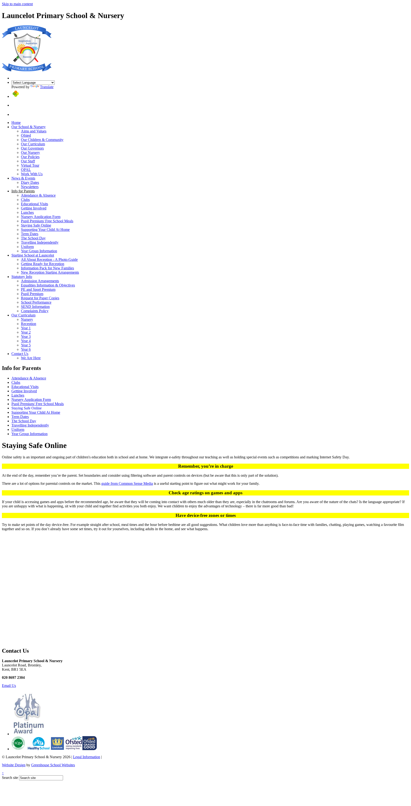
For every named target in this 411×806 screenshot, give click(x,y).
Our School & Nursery (28, 127)
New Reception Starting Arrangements (50, 272)
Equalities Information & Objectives (48, 285)
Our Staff (28, 161)
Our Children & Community (42, 140)
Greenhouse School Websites (53, 765)
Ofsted (26, 135)
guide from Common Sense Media (127, 483)
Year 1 (26, 328)
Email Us (9, 686)
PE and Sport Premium (38, 289)
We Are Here (31, 358)
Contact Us (19, 354)
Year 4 (26, 341)
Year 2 (26, 332)
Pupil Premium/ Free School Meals (47, 221)
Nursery (27, 319)
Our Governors (32, 148)
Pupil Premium (32, 294)
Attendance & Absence (38, 195)
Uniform (27, 247)
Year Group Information (39, 251)
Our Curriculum (33, 144)
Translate (47, 87)
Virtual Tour (30, 165)
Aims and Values (33, 131)
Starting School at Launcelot (32, 255)
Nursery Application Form (40, 217)
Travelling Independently (40, 242)
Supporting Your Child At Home (45, 230)
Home (16, 123)
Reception (28, 324)
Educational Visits (34, 204)
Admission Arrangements (40, 281)
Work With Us (32, 174)
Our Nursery (30, 153)
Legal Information (86, 757)
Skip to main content (17, 4)
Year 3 (26, 337)
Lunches (27, 212)
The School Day (33, 238)
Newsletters (30, 187)
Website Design (13, 765)
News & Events (23, 178)
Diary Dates (30, 182)
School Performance (36, 302)
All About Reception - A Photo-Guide (49, 259)
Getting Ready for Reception (42, 264)
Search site (10, 778)
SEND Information (35, 307)
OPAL (26, 170)
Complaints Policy (35, 311)
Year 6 (26, 349)
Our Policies (30, 157)
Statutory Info (21, 277)
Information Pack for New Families (47, 268)
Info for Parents (23, 191)
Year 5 (26, 345)
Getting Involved (33, 208)
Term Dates (29, 234)
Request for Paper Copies (40, 298)
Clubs (25, 200)
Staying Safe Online (36, 225)
